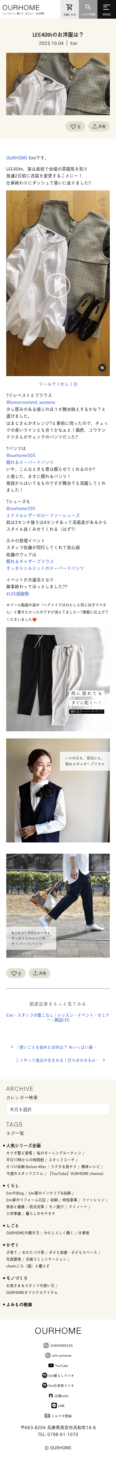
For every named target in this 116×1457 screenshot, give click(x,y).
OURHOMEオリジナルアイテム (32, 1292)
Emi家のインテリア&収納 (49, 1193)
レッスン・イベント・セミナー (78, 1017)
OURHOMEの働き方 (22, 1233)
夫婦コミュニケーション (46, 1259)
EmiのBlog (15, 1193)
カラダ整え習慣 (19, 1153)
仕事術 (83, 1233)
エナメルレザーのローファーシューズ (43, 515)
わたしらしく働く (59, 1233)
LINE (61, 1405)
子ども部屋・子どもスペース (73, 1252)
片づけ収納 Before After (26, 1166)
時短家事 (69, 1200)
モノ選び (56, 1207)
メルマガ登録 (61, 1415)
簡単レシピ (90, 1166)
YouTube (61, 1365)
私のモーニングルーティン (59, 1153)
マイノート (78, 1207)
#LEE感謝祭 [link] (17, 593)
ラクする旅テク (64, 1166)
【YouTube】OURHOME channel (75, 1173)
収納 (54, 1200)
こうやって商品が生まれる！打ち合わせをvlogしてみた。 (62, 1060)
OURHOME (17, 157)
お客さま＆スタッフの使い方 (30, 1285)
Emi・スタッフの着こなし (30, 1015)
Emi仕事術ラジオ (61, 1385)
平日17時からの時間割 (25, 1160)
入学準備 (13, 1213)
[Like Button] (73, 126)
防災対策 (36, 1207)
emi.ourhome (61, 1355)
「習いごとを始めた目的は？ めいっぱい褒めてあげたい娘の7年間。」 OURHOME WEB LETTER (62, 1047)
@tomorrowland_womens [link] (30, 401)
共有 (102, 126)
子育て (11, 1252)
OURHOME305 (61, 1345)
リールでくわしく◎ (58, 383)
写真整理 (13, 1259)
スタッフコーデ (62, 1160)
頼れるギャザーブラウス (30, 561)
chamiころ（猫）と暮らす (28, 1266)
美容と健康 (15, 1207)
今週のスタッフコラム (24, 1173)
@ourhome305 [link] (21, 455)
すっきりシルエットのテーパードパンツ (45, 568)
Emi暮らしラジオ (61, 1375)
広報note (61, 1395)
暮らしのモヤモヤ (40, 1213)
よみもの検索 (19, 1304)
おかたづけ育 (33, 1252)
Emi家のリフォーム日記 (26, 1200)
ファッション (93, 1200)
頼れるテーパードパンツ (30, 462)
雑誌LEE (62, 1019)
